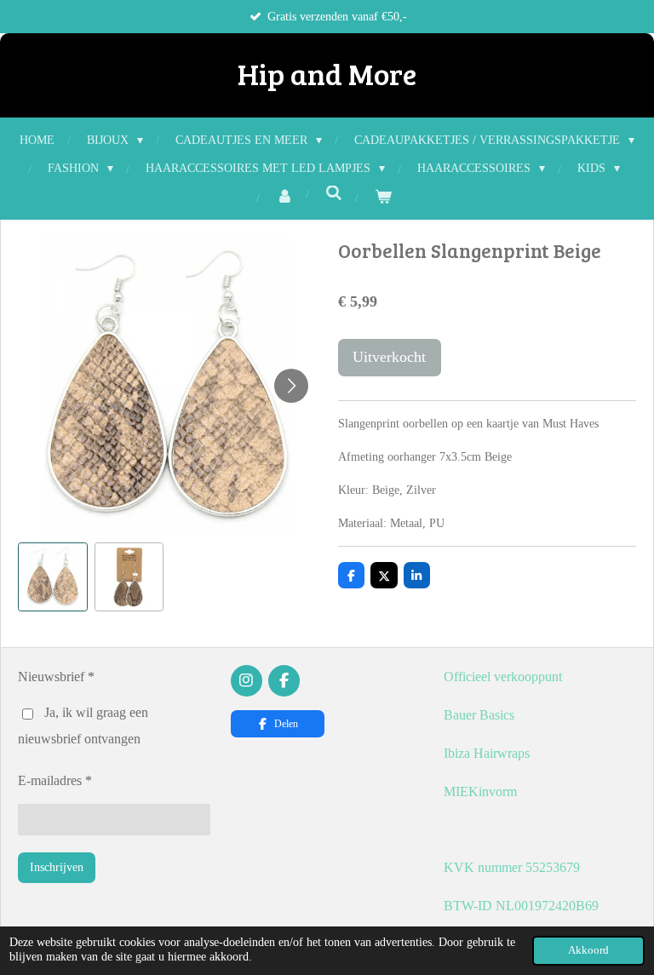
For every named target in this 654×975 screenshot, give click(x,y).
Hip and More (327, 73)
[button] (53, 577)
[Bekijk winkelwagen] (383, 197)
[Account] (284, 197)
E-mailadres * (55, 780)
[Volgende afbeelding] (291, 386)
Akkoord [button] (588, 950)
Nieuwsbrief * (56, 676)
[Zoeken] (334, 194)
